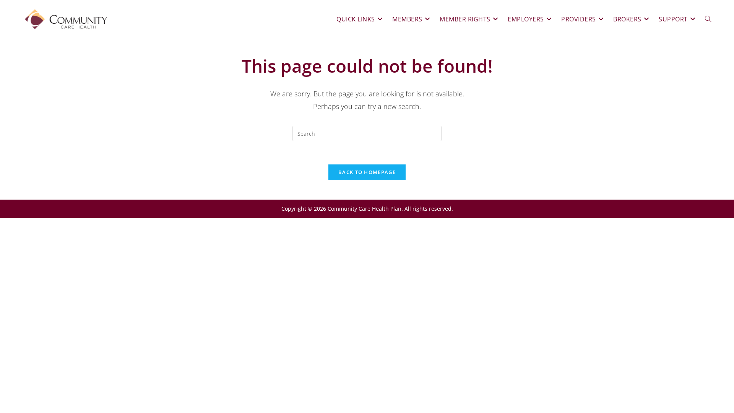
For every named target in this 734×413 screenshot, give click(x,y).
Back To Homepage (367, 172)
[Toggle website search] (708, 19)
